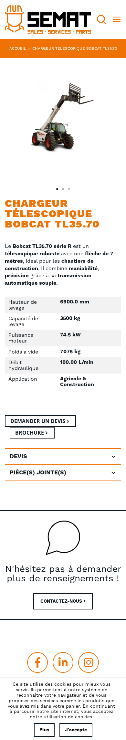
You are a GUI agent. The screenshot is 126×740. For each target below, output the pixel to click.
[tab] (63, 456)
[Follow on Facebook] (37, 662)
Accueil (17, 48)
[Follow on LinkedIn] (63, 662)
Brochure (29, 432)
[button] (57, 189)
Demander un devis (37, 421)
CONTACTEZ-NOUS (61, 601)
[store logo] (48, 19)
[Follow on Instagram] (88, 662)
